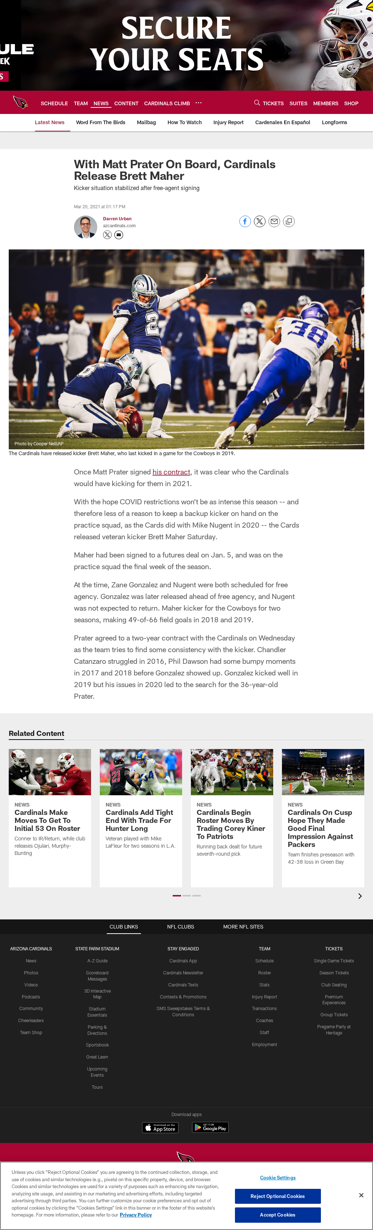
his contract (171, 471)
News (31, 960)
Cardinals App (183, 960)
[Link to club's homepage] (20, 102)
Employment (264, 1044)
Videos (31, 984)
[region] (186, 1196)
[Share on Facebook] (245, 225)
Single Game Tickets (334, 960)
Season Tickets (334, 972)
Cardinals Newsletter (183, 972)
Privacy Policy (136, 1215)
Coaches (264, 1020)
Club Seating (334, 984)
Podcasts (31, 996)
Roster (264, 972)
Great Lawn (97, 1056)
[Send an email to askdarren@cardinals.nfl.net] (118, 234)
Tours (97, 1086)
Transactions (264, 1008)
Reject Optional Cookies (278, 1196)
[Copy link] (289, 222)
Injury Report (264, 996)
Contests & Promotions (183, 996)
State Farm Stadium (97, 948)
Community (31, 1008)
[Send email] (274, 225)
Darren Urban (117, 218)
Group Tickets (334, 1014)
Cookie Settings (278, 1177)
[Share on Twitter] (260, 225)
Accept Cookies (277, 1215)
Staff (264, 1032)
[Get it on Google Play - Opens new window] (210, 1131)
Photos (31, 972)
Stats (264, 984)
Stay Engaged (183, 948)
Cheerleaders (31, 1020)
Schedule (264, 960)
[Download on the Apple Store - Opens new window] (160, 1128)
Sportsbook (97, 1044)
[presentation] (361, 897)
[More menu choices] (198, 103)
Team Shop (31, 1032)
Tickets (334, 948)
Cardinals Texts (183, 984)
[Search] (257, 102)
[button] (177, 895)
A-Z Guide (97, 960)
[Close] (361, 1195)
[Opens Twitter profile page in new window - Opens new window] (107, 234)
